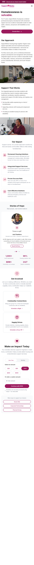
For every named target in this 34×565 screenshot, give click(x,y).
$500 (16, 373)
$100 (25, 368)
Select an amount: (10, 364)
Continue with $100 (17, 386)
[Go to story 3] (17, 251)
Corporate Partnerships (17, 406)
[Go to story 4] (19, 251)
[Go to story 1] (14, 251)
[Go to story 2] (16, 251)
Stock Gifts (17, 401)
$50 (17, 368)
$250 (8, 373)
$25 (8, 368)
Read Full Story (16, 246)
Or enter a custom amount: (13, 377)
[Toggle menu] (32, 6)
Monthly (23, 360)
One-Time (11, 360)
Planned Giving (17, 410)
